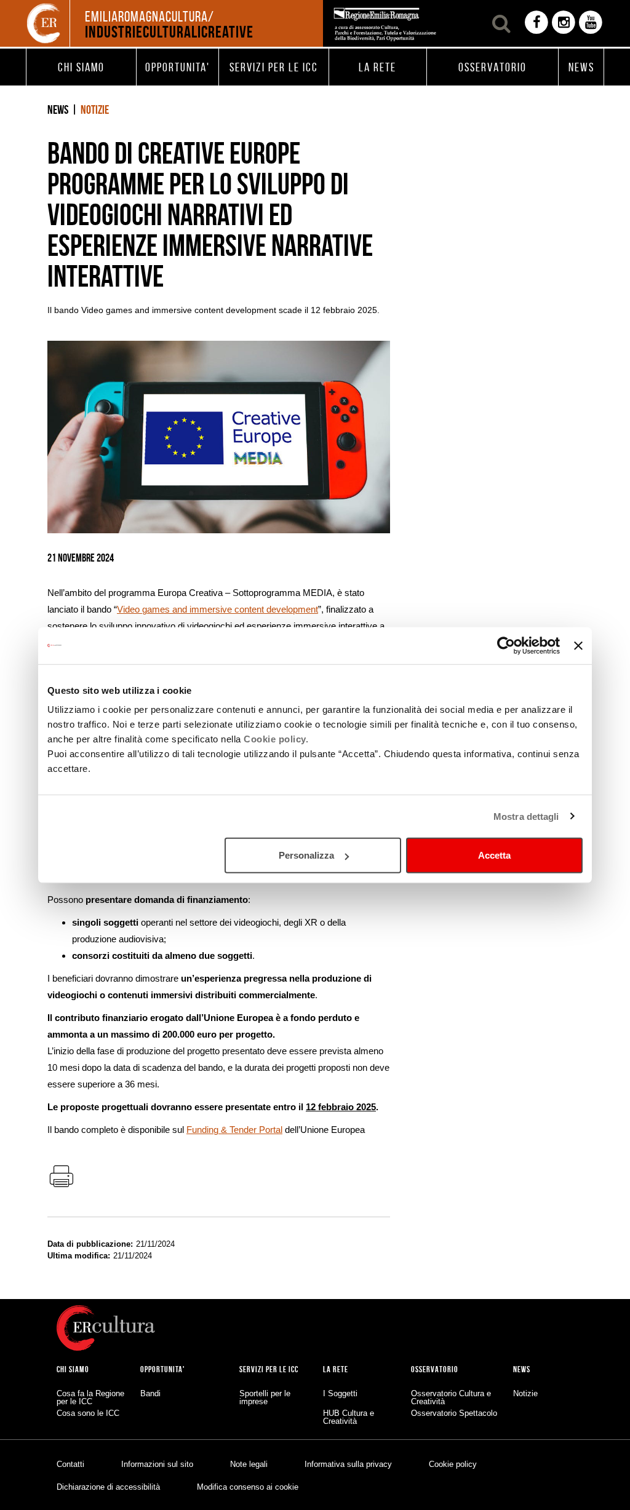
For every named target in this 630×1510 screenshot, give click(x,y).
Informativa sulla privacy (348, 1464)
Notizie (95, 109)
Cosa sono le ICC (88, 1413)
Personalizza (306, 855)
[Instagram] (563, 23)
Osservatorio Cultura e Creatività (451, 1397)
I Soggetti (340, 1393)
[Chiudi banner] (578, 645)
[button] (81, 67)
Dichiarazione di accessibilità (108, 1487)
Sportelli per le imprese (264, 1397)
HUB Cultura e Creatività (348, 1417)
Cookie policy (453, 1464)
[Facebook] (536, 23)
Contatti (70, 1464)
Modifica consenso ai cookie (247, 1487)
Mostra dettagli (526, 816)
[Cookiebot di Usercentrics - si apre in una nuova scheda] (506, 645)
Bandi (150, 1393)
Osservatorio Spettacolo (454, 1413)
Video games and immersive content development (217, 609)
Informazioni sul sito (157, 1464)
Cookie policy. (276, 739)
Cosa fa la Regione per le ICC (90, 1397)
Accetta (494, 855)
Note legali (249, 1464)
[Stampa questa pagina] (60, 1177)
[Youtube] (590, 23)
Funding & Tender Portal (234, 1129)
